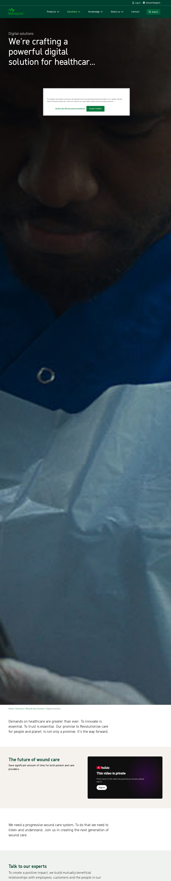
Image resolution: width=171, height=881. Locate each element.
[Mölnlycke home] (16, 12)
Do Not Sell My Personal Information (70, 108)
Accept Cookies (95, 109)
